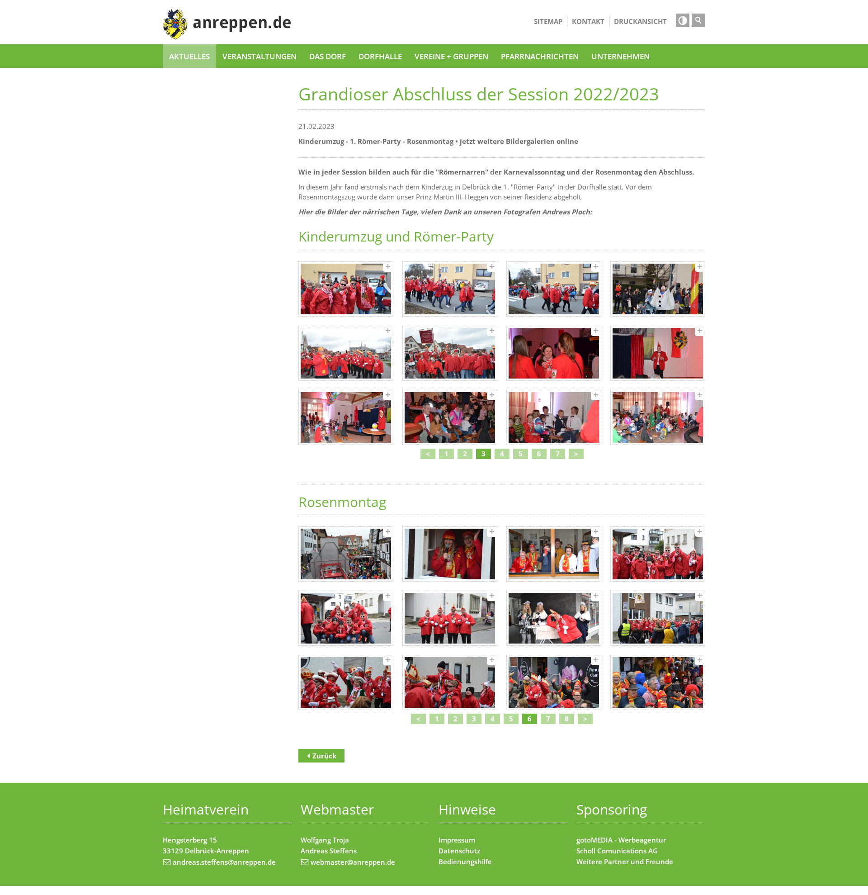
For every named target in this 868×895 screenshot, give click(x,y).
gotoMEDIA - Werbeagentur (621, 839)
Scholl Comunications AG (617, 850)
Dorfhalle (380, 56)
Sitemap (548, 21)
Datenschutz (459, 850)
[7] (554, 353)
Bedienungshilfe (465, 861)
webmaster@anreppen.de (353, 862)
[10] (450, 417)
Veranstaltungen (259, 56)
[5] (346, 353)
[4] (658, 289)
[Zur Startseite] (227, 24)
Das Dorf (327, 56)
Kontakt (588, 21)
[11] (554, 417)
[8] (658, 353)
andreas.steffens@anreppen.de (224, 862)
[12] (658, 417)
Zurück (324, 755)
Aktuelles (189, 56)
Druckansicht (640, 21)
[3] (554, 289)
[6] (450, 353)
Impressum (457, 839)
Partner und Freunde (638, 861)
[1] (346, 289)
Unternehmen (620, 56)
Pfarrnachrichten (540, 56)
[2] (450, 289)
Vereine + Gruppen (451, 56)
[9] (346, 417)
